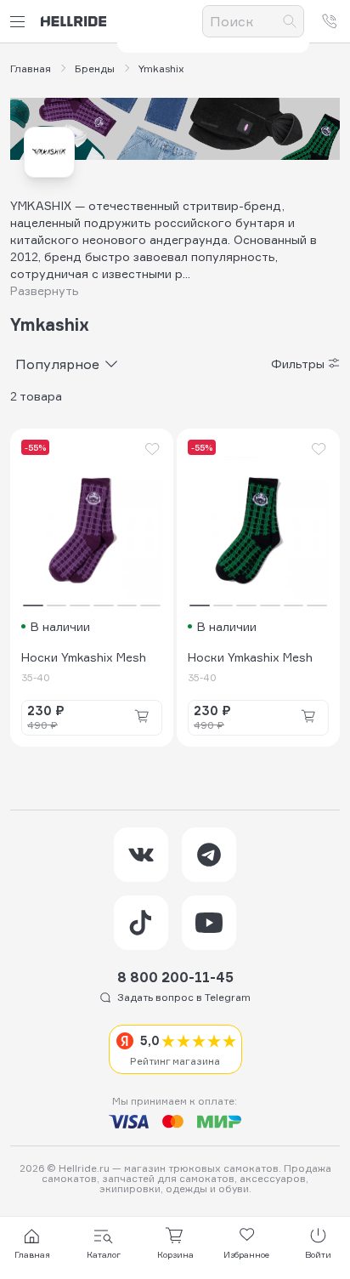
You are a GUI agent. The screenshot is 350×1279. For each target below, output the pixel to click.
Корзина (175, 1254)
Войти (318, 1254)
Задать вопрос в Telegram (184, 997)
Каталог (104, 1254)
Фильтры (298, 364)
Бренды (95, 69)
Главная (30, 69)
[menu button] (20, 21)
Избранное (246, 1254)
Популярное (57, 363)
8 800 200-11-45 (175, 977)
